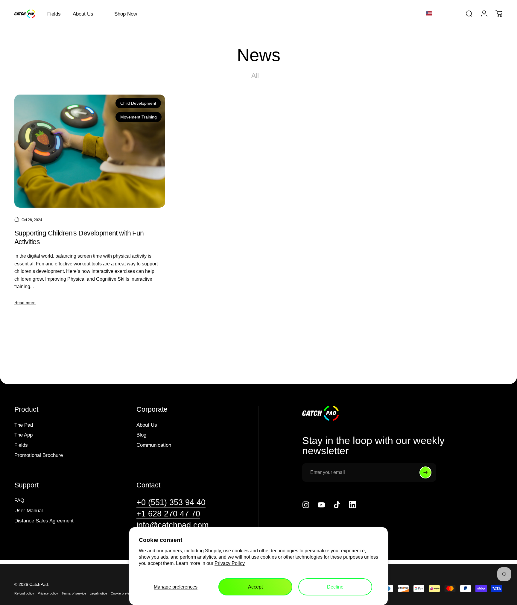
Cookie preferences (125, 593)
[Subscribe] (425, 472)
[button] (440, 14)
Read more (25, 302)
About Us (146, 425)
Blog (141, 435)
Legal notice (98, 593)
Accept (255, 586)
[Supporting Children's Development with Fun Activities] (89, 151)
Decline (335, 586)
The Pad (23, 425)
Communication (153, 445)
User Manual (28, 510)
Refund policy (24, 593)
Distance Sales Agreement (44, 521)
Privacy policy (48, 593)
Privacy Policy (230, 563)
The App (23, 435)
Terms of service (74, 593)
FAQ (19, 500)
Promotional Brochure (38, 455)
